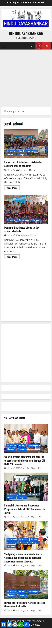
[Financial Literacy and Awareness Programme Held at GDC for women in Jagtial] (26, 487)
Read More (13, 188)
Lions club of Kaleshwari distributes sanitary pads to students (26, 143)
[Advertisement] (26, 77)
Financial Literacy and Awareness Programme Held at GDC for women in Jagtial (24, 508)
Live (46, 46)
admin (9, 170)
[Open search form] (32, 46)
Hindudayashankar (26, 33)
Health (22, 151)
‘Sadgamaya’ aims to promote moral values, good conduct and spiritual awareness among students (23, 557)
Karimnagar (32, 151)
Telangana (22, 154)
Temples (11, 546)
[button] (4, 46)
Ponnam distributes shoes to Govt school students (26, 209)
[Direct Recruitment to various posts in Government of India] (26, 584)
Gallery (22, 445)
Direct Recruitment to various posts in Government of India (24, 604)
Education (11, 151)
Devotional (12, 539)
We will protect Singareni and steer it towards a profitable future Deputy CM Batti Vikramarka (24, 460)
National (11, 154)
